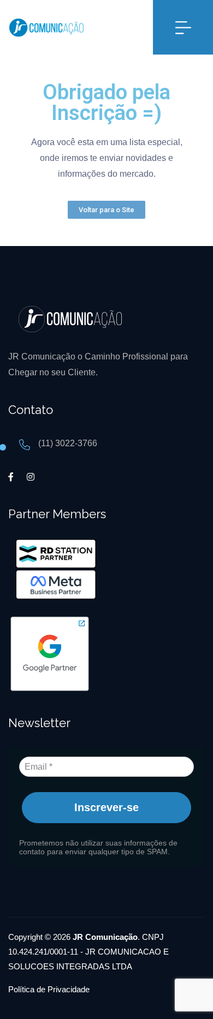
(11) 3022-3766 (67, 443)
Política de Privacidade (49, 989)
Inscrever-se (106, 807)
